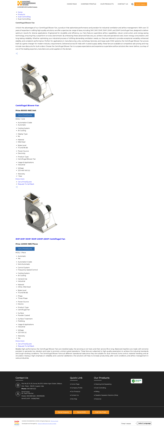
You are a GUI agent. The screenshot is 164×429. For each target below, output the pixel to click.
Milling (97, 391)
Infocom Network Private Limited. (47, 423)
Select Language (144, 423)
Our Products (107, 4)
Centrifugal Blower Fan (27, 105)
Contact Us (123, 4)
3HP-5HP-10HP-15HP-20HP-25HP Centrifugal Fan (40, 239)
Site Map (74, 399)
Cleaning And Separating (103, 384)
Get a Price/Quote (25, 115)
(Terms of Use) (54, 421)
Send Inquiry (141, 4)
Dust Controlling (100, 388)
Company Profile (88, 4)
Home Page (72, 4)
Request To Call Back (26, 184)
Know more (20, 179)
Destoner (98, 399)
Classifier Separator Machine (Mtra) (106, 395)
